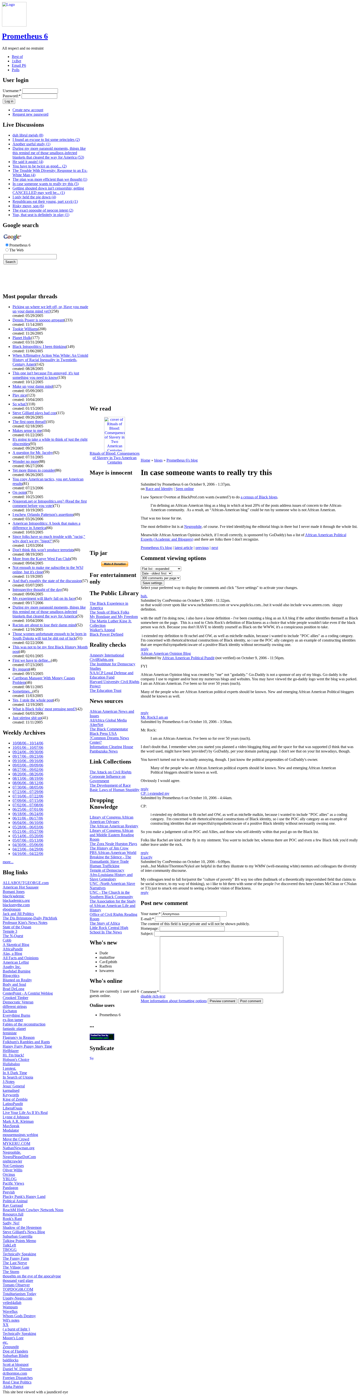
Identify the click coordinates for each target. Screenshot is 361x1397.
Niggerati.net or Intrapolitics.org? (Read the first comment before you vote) (50, 503)
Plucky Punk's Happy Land (24, 1196)
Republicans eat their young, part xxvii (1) (45, 201)
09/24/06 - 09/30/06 (28, 752)
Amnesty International (107, 655)
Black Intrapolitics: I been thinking (39, 346)
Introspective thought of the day (37, 590)
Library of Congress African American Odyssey (111, 819)
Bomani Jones (14, 892)
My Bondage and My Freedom (114, 617)
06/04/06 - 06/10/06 (28, 823)
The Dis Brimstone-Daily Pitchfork (30, 918)
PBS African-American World (113, 852)
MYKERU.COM (16, 1143)
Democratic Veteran (18, 1002)
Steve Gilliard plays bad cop (34, 413)
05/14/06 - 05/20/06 (28, 836)
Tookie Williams (25, 329)
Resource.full (13, 1214)
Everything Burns (16, 1015)
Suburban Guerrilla (17, 1236)
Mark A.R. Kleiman (18, 1121)
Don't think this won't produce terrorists (43, 550)
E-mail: (147, 919)
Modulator (11, 1130)
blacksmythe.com (16, 905)
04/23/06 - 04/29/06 (28, 849)
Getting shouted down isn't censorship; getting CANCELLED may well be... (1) (48, 190)
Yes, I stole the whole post (33, 700)
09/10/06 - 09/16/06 (28, 761)
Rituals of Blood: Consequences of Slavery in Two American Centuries (114, 457)
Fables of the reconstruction (24, 1024)
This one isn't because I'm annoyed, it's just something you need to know (46, 375)
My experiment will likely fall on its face (44, 598)
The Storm (11, 1272)
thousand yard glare (18, 1280)
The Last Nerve (15, 1263)
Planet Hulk (22, 338)
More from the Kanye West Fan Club (41, 559)
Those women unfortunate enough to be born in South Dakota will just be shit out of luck (49, 636)
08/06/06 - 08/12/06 (28, 783)
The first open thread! (29, 422)
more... (8, 862)
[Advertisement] (17, 281)
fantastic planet (14, 1029)
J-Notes (8, 1082)
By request (21, 669)
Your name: (151, 914)
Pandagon (10, 1188)
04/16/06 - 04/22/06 (28, 853)
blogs (158, 460)
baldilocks (10, 1360)
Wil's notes (11, 1320)
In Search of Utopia (18, 1077)
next (214, 548)
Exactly (147, 857)
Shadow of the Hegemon (22, 1227)
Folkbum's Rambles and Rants (26, 1042)
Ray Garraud (13, 1205)
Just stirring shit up (27, 718)
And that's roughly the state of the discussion (47, 581)
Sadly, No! (11, 1223)
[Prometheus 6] (14, 25)
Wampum (10, 1307)
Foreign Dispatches (18, 1378)
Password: (12, 96)
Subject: (147, 933)
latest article (184, 548)
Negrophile (193, 526)
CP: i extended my (155, 793)
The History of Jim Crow (109, 848)
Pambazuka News (104, 751)
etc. (5, 1342)
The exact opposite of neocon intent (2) (43, 210)
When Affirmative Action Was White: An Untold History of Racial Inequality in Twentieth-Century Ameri (50, 359)
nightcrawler (12, 1161)
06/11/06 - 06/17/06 (28, 818)
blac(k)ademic (14, 896)
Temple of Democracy (107, 870)
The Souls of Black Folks (109, 612)
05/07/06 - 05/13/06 (28, 840)
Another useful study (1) (31, 144)
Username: (12, 91)
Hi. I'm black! (13, 1055)
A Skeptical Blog (16, 945)
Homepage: (150, 928)
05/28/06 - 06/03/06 (28, 827)
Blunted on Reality (17, 980)
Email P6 (19, 65)
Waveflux (10, 1311)
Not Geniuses (13, 1166)
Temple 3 (10, 931)
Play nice (20, 395)
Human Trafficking (104, 866)
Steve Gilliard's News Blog (24, 1232)
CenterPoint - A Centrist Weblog (28, 993)
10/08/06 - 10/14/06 (28, 743)
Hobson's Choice (16, 1059)
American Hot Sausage (21, 887)
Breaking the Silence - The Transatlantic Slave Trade (110, 859)
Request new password (30, 114)
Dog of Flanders (15, 1351)
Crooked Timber (15, 998)
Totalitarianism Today (19, 1294)
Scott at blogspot (15, 1364)
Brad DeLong (13, 989)
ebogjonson (12, 909)
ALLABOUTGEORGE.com (26, 883)
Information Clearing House (111, 747)
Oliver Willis (12, 1170)
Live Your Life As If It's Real (25, 1112)
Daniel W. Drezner (17, 1369)
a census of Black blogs (259, 497)
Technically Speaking (19, 1254)
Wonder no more (26, 461)
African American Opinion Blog (166, 653)
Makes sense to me (27, 430)
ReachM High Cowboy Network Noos (33, 1210)
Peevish (9, 1192)
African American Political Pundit (188, 658)
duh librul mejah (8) (28, 135)
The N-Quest (13, 936)
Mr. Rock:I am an (154, 717)
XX (6, 1325)
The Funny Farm (16, 1258)
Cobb (7, 940)
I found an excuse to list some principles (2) (46, 139)
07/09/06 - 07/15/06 (28, 800)
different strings (15, 1006)
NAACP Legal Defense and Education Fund (111, 675)
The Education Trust (105, 690)
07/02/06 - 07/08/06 (28, 805)
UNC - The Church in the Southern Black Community (111, 894)
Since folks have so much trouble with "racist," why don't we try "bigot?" (49, 538)
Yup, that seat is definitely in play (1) (41, 215)
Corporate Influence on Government (107, 778)
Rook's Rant (12, 1219)
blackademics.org (16, 900)
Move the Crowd (16, 1139)
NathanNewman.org (18, 1148)
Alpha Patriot (13, 1386)
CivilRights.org (101, 659)
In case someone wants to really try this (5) (46, 184)
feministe (10, 1033)
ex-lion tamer (13, 1020)
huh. (144, 596)
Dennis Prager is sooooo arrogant (38, 320)
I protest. (9, 1068)
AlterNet (96, 725)
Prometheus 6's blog (182, 460)
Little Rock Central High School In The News (109, 930)
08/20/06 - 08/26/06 (28, 774)
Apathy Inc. (12, 967)
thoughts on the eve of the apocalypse (32, 1276)
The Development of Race (110, 785)
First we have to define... (32, 660)
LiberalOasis (12, 1108)
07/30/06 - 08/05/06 (28, 787)
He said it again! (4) (28, 162)
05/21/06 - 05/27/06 (28, 831)
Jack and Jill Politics (18, 914)
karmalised (11, 1090)
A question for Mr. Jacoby (33, 453)
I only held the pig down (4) (34, 197)
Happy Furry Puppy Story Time (27, 1046)
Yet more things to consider (34, 470)
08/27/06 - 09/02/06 (28, 769)
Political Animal (15, 1201)
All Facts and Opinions (21, 958)
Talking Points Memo (19, 1241)
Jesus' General (14, 1086)
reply (145, 649)
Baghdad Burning (16, 971)
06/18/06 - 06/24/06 (28, 814)
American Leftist (16, 962)
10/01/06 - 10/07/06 (28, 747)
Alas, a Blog (12, 953)
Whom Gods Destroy (19, 1316)
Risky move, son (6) (28, 206)
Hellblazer (11, 1051)
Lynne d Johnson (16, 1117)
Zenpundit (11, 1347)
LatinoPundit (13, 1104)
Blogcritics (11, 975)
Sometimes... (22, 691)
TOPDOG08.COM (18, 1289)
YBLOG (10, 1179)
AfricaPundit (13, 949)
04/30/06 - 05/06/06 (28, 845)
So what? (20, 404)
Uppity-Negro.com (17, 1298)
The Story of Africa (105, 923)
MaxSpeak (11, 1126)
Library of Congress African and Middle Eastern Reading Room (112, 834)
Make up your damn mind (33, 386)
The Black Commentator (109, 729)
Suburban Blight (15, 1356)
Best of (17, 57)
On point (19, 492)
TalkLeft (9, 1245)
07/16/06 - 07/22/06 (28, 796)
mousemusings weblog (20, 1135)
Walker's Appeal (102, 630)
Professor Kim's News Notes (25, 922)
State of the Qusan (17, 927)
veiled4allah (12, 1303)
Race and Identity (159, 489)
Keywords (11, 1095)
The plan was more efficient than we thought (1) (50, 179)
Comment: (150, 992)
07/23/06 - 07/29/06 (28, 792)
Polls (15, 70)
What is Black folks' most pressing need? (44, 709)
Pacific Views (13, 1183)
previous (202, 548)
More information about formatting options (174, 1001)
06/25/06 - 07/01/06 (28, 809)
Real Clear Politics (17, 1382)
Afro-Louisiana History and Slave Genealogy (111, 877)
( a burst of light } (16, 1329)
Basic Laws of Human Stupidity (114, 790)
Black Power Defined (106, 634)
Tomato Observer (16, 1285)
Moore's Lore (13, 1338)
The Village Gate (16, 1267)
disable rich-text (153, 996)
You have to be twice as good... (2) (40, 166)
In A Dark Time (15, 1073)
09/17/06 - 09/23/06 (28, 756)
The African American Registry (114, 826)
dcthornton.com (15, 1373)
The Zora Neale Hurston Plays (113, 844)
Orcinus (9, 1174)
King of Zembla (15, 1099)
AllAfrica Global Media (108, 720)
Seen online (185, 489)
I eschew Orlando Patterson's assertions (43, 514)
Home (145, 460)
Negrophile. (12, 1152)
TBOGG (10, 1249)
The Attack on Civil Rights (110, 772)
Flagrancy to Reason (19, 1037)
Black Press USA (103, 733)
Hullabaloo (11, 1064)
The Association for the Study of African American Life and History (113, 905)
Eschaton (10, 1011)
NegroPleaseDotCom (19, 1157)
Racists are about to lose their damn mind (44, 625)
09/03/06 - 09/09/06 (28, 765)
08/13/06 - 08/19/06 (28, 778)
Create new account (28, 110)
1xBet (16, 61)
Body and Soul (14, 984)
